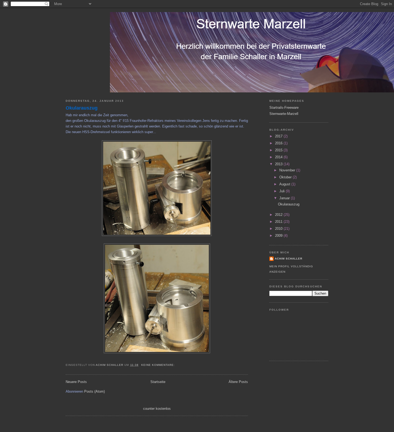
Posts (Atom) (94, 391)
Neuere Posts (76, 382)
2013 (279, 164)
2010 (279, 229)
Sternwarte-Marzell (283, 114)
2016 (279, 143)
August (285, 184)
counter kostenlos (157, 409)
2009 (279, 236)
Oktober (286, 177)
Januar (285, 198)
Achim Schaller (288, 258)
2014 (279, 157)
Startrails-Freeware (284, 108)
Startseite (157, 382)
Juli (282, 191)
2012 (279, 215)
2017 (279, 136)
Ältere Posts (238, 382)
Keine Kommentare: (158, 364)
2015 (279, 150)
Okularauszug (82, 108)
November (287, 170)
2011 (279, 222)
